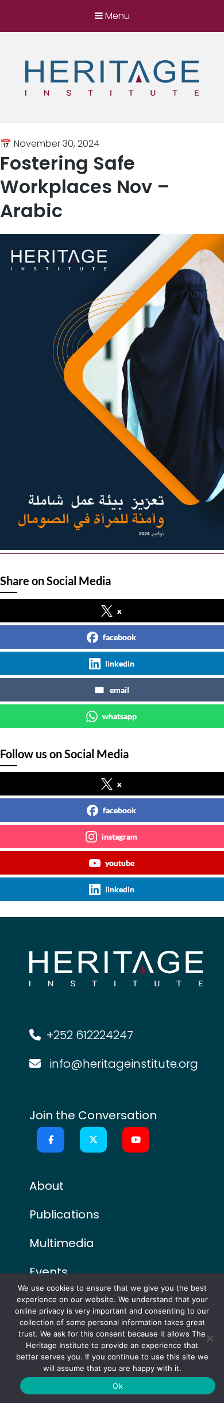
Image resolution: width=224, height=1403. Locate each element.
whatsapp (119, 716)
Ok (118, 1385)
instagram (119, 836)
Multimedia (61, 1243)
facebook (119, 637)
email (119, 690)
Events (48, 1272)
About (46, 1186)
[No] (209, 1338)
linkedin (119, 663)
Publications (64, 1214)
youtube (119, 863)
